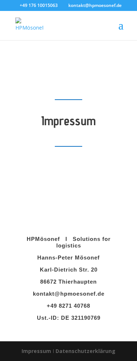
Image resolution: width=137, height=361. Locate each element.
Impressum (36, 350)
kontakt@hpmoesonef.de (68, 294)
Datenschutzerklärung (85, 350)
